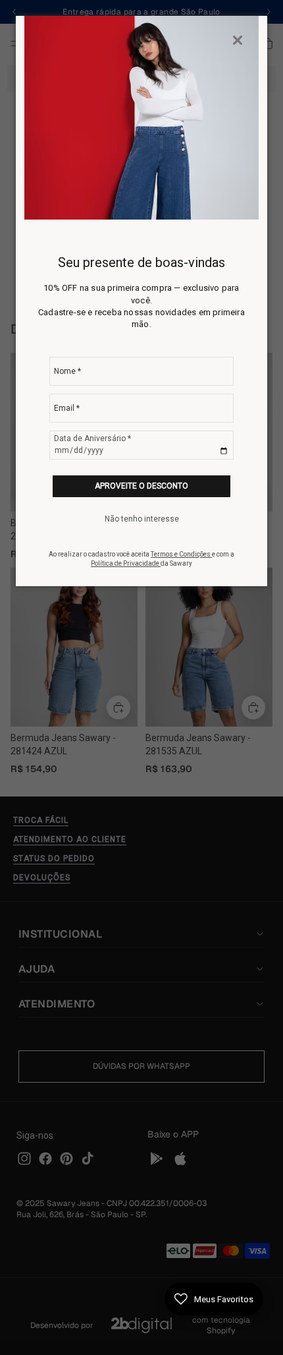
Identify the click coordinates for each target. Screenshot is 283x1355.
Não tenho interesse (142, 519)
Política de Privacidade (126, 563)
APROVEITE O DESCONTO (141, 486)
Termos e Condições (181, 554)
